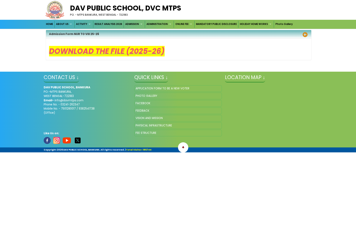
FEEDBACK (142, 111)
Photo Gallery (284, 24)
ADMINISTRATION (157, 24)
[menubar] (169, 24)
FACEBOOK (143, 103)
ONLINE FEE (182, 24)
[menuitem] (50, 24)
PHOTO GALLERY (146, 96)
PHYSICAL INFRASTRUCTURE (154, 125)
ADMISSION (132, 24)
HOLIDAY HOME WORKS (254, 24)
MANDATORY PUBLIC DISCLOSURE (216, 24)
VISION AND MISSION (149, 118)
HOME (49, 24)
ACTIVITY (81, 24)
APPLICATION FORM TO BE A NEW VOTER (162, 88)
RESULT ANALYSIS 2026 (108, 24)
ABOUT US (62, 24)
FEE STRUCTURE (146, 133)
